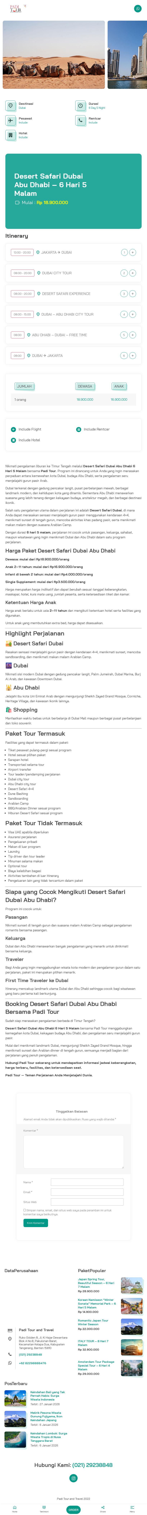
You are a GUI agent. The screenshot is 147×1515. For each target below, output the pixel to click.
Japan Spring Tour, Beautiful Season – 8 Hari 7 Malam (96, 1282)
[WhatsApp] (138, 8)
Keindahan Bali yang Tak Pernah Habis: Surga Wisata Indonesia (47, 1395)
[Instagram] (73, 1478)
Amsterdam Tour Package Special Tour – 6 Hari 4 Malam (96, 1365)
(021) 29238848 (30, 1354)
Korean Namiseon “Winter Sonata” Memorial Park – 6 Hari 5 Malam (97, 1303)
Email (27, 1192)
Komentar (30, 1130)
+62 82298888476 (32, 1363)
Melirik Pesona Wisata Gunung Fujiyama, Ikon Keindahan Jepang (46, 1416)
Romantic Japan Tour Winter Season (93, 1322)
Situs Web (30, 1202)
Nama (28, 1182)
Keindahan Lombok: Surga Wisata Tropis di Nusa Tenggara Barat (48, 1437)
